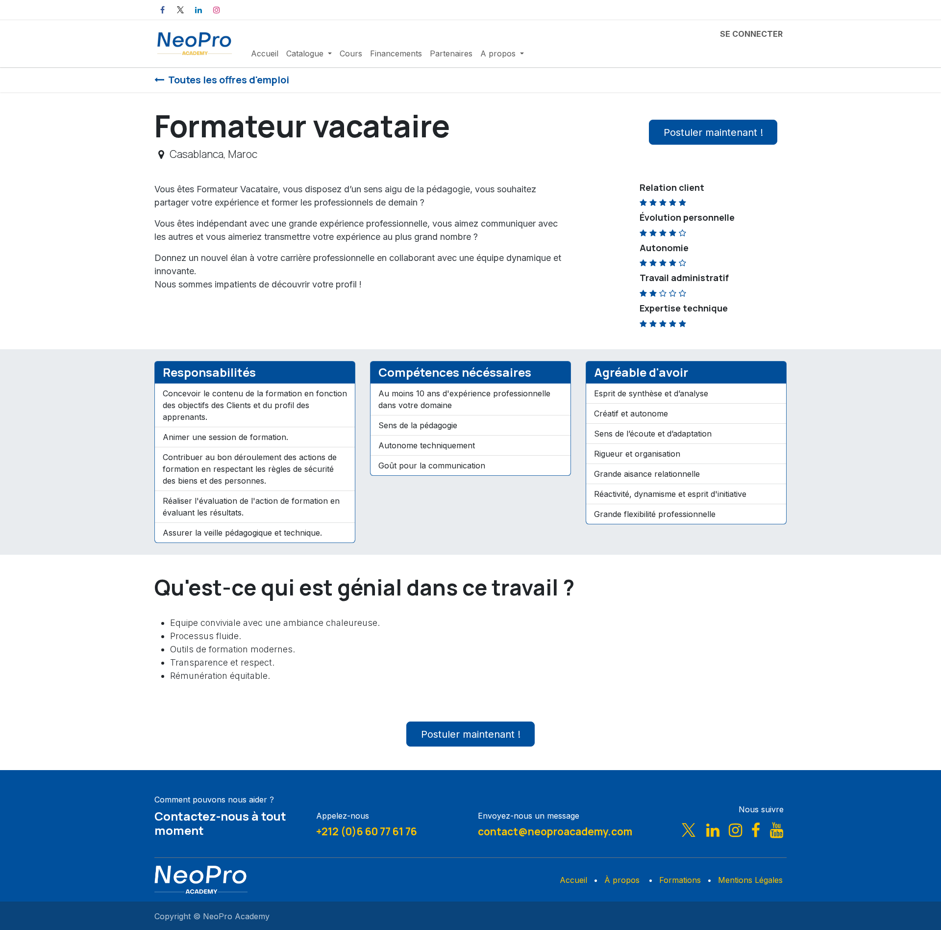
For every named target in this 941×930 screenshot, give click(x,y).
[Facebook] (162, 10)
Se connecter (751, 34)
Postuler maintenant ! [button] (713, 132)
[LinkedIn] (198, 10)
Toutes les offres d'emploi (228, 79)
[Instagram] (216, 10)
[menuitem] (264, 53)
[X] (180, 10)
